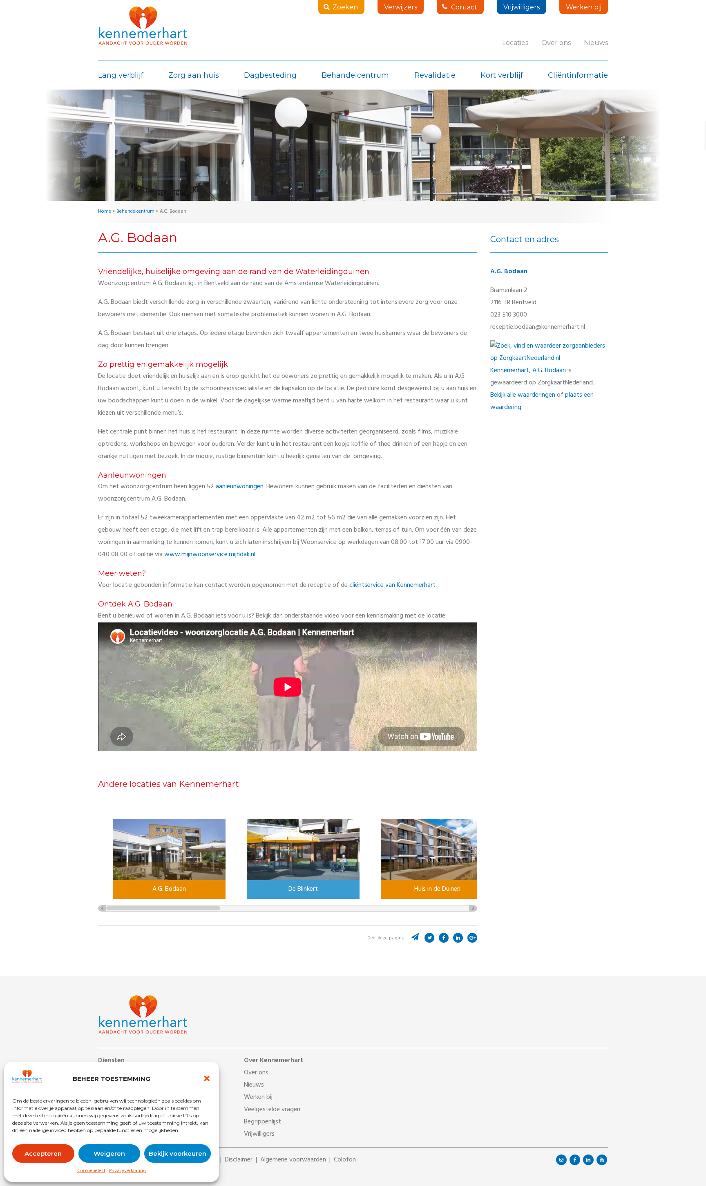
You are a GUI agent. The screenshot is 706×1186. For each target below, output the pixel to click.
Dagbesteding (270, 75)
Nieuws (596, 43)
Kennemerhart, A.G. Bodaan (528, 371)
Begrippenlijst (262, 1122)
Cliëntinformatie (578, 75)
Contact (464, 7)
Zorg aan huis (193, 75)
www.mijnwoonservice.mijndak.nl (209, 555)
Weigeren (109, 1153)
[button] (207, 1078)
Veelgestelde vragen (272, 1110)
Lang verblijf (120, 75)
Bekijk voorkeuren (177, 1153)
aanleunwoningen (240, 487)
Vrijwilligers (521, 7)
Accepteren (43, 1153)
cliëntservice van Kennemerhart (392, 586)
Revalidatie (435, 75)
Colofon (345, 1160)
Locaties (515, 43)
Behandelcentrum (355, 75)
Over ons (556, 43)
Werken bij (583, 7)
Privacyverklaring (127, 1171)
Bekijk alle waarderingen (522, 395)
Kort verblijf (501, 75)
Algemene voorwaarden (293, 1160)
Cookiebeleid (91, 1171)
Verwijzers (400, 7)
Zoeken (345, 7)
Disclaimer (238, 1160)
